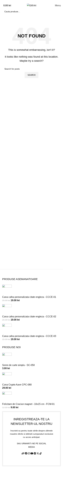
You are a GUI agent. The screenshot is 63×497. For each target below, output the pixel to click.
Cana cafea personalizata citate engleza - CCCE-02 (29, 316)
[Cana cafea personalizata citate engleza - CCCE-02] (7, 309)
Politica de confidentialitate (16, 479)
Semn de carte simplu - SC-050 (18, 365)
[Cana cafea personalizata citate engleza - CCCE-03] (7, 329)
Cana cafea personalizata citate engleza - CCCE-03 (29, 336)
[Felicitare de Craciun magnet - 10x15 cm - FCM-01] (7, 397)
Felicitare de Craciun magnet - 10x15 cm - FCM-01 (28, 404)
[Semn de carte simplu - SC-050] (7, 358)
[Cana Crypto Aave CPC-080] (7, 377)
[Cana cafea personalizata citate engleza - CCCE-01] (7, 290)
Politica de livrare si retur (15, 485)
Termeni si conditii (11, 474)
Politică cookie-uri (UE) (14, 490)
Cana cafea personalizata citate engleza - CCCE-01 (29, 297)
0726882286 (14, 1)
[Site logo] (31, 5)
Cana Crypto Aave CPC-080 (17, 384)
